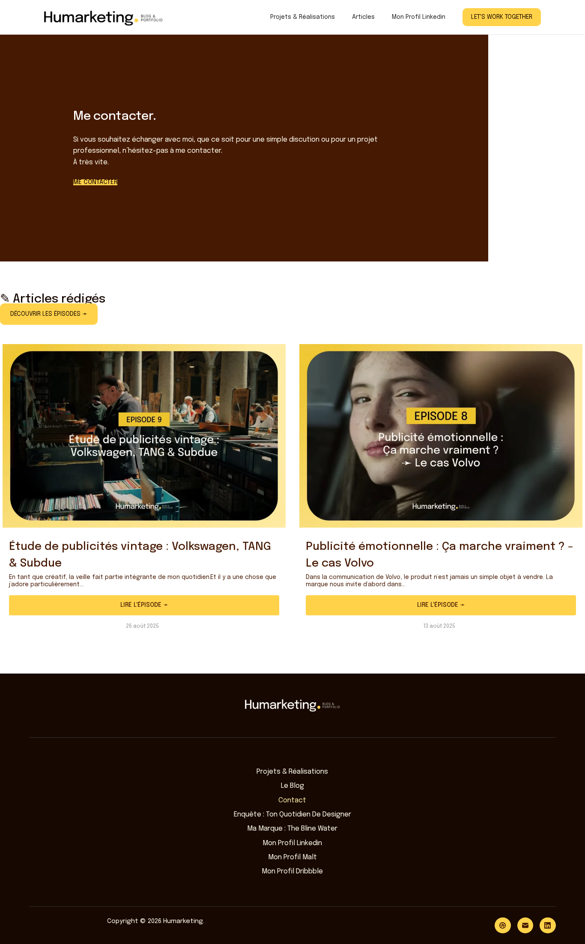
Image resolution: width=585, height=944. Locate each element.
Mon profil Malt (292, 857)
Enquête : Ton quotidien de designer (292, 814)
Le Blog (292, 786)
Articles (363, 17)
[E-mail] (525, 925)
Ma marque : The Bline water (292, 828)
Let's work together (501, 17)
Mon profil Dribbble (292, 871)
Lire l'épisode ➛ (144, 605)
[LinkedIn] (548, 925)
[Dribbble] (503, 925)
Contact (292, 800)
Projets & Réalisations (302, 17)
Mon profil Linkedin (418, 17)
